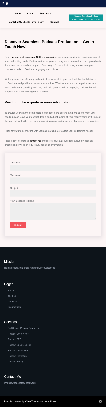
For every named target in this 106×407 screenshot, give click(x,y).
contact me (35, 141)
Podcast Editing (15, 361)
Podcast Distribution (18, 350)
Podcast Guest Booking (19, 345)
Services (44, 13)
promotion (51, 57)
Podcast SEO (14, 339)
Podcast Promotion (17, 356)
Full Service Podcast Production (23, 328)
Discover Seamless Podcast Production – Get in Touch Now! (86, 17)
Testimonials (14, 307)
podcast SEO (34, 57)
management (17, 57)
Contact (12, 296)
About (11, 290)
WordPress (50, 401)
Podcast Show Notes (18, 334)
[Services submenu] (50, 13)
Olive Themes (32, 401)
